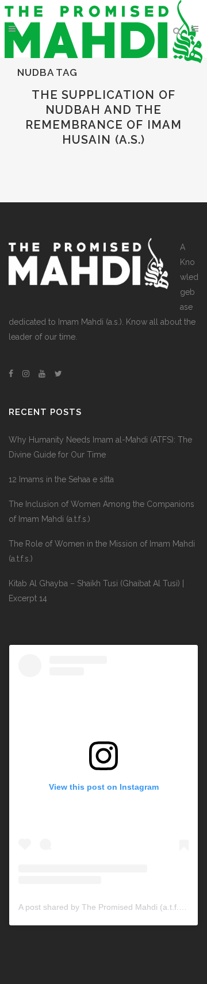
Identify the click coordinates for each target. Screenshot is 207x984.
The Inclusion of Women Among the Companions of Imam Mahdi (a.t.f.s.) (101, 511)
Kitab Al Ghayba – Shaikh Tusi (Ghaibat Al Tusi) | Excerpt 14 (96, 591)
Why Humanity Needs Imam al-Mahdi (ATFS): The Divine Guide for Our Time (100, 447)
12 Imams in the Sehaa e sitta (61, 479)
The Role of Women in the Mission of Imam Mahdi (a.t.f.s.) (102, 551)
